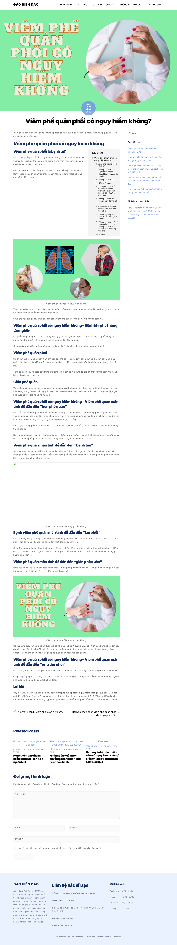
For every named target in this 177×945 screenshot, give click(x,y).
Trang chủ (66, 4)
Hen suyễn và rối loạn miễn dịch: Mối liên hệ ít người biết (28, 759)
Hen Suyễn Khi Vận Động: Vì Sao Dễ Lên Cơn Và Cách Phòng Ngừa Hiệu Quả (144, 180)
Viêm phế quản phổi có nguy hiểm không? (88, 121)
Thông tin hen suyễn (131, 4)
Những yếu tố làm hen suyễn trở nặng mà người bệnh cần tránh (65, 759)
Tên (17, 828)
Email (73, 828)
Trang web (20, 839)
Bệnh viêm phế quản (23, 157)
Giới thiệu (82, 4)
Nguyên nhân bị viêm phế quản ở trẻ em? (40, 711)
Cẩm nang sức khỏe (104, 4)
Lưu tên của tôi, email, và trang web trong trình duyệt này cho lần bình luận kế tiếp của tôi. (60, 848)
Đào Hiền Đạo (64, 937)
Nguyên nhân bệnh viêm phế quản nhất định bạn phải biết (94, 713)
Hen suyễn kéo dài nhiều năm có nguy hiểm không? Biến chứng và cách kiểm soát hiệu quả (103, 757)
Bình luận (20, 794)
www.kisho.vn (67, 918)
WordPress (90, 937)
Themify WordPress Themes (109, 937)
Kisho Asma (155, 4)
